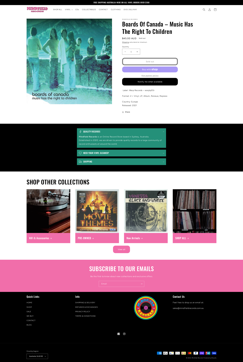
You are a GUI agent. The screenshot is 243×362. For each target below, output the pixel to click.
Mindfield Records (197, 358)
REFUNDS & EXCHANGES (86, 307)
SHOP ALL (180, 238)
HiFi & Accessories (39, 238)
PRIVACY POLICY (82, 312)
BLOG (29, 325)
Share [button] (127, 112)
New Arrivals (133, 238)
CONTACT (31, 320)
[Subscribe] (141, 284)
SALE (29, 312)
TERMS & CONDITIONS (85, 316)
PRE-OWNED (84, 238)
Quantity (125, 47)
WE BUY (30, 316)
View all (121, 249)
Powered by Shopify (210, 358)
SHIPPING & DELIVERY (85, 303)
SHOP (29, 307)
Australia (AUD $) (36, 356)
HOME (29, 303)
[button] (68, 9)
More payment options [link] (149, 75)
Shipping (125, 42)
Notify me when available (150, 82)
